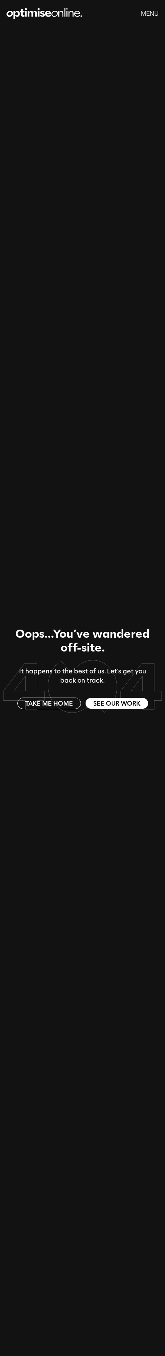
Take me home (49, 703)
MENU (149, 13)
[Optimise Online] (44, 13)
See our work (116, 703)
